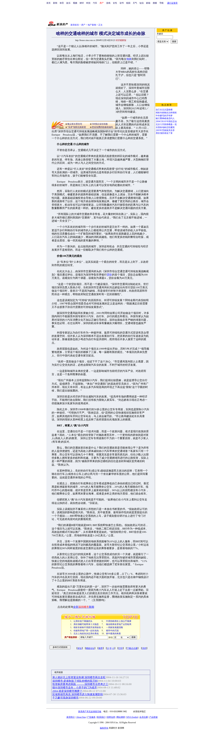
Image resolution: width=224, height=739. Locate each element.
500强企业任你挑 (100, 124)
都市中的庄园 (112, 630)
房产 (83, 25)
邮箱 (148, 3)
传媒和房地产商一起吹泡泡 (86, 630)
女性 (115, 3)
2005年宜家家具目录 (165, 130)
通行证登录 (172, 3)
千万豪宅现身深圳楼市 (65, 697)
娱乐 (68, 3)
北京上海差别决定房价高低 (86, 633)
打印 (120, 648)
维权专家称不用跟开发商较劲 (87, 627)
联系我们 (101, 717)
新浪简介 (70, 717)
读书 (122, 3)
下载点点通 (132, 648)
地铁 (129, 59)
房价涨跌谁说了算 (164, 133)
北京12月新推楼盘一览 (166, 124)
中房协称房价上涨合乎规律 (118, 621)
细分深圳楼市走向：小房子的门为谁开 (74, 687)
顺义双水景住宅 (74, 124)
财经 (82, 3)
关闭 (144, 648)
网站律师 (121, 717)
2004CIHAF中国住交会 (166, 121)
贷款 (109, 274)
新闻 (55, 3)
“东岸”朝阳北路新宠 (76, 127)
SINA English (132, 717)
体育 (62, 3)
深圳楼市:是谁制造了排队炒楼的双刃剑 (75, 680)
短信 (141, 3)
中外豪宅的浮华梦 (164, 115)
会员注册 (143, 717)
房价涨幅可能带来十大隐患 (86, 624)
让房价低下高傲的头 (83, 621)
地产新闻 (92, 25)
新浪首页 (75, 25)
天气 (135, 3)
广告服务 (91, 717)
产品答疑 (153, 717)
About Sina (81, 717)
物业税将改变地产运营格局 (118, 624)
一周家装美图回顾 (114, 627)
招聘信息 (111, 717)
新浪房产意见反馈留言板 (89, 711)
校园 (128, 3)
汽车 (95, 3)
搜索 (155, 3)
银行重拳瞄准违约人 (165, 118)
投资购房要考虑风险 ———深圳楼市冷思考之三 (80, 684)
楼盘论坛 (90, 648)
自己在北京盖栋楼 (164, 109)
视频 (75, 3)
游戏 (108, 3)
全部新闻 (83, 607)
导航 (161, 3)
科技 (88, 3)
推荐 (101, 648)
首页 (48, 3)
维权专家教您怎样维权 (166, 112)
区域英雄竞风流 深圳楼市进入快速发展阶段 (77, 694)
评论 (80, 648)
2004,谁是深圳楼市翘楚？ (67, 691)
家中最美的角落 (113, 633)
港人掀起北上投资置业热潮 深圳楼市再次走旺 (79, 677)
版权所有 (104, 728)
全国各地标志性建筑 (165, 127)
